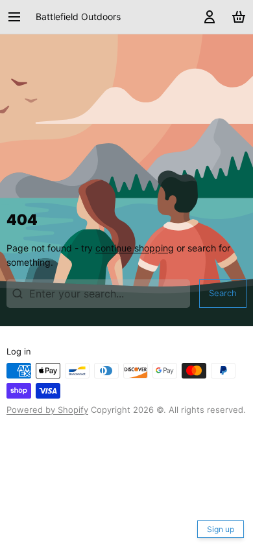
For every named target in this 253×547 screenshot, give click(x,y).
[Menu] (18, 17)
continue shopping (134, 247)
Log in (18, 351)
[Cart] (236, 17)
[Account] (207, 17)
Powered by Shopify (47, 409)
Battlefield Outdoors (78, 16)
